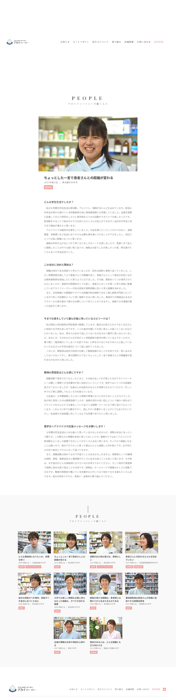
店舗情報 (129, 41)
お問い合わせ (144, 41)
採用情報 (158, 41)
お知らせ (65, 41)
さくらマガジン (81, 41)
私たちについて (100, 41)
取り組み (116, 41)
